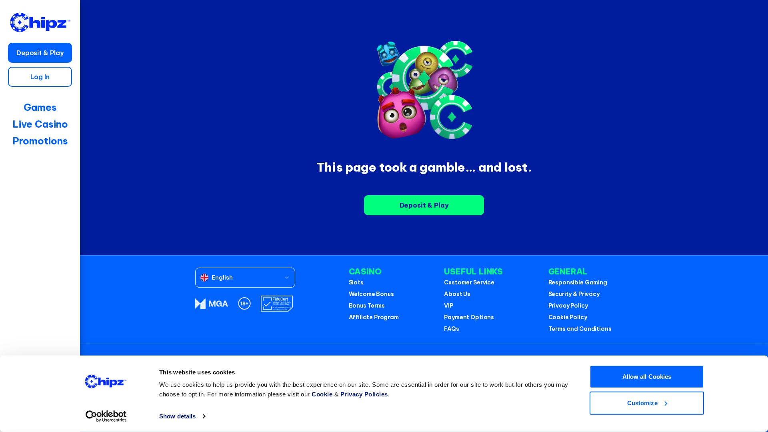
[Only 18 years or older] (244, 303)
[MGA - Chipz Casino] (211, 303)
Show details (177, 416)
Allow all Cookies (647, 376)
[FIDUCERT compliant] (277, 304)
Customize (642, 402)
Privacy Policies (364, 394)
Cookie (322, 394)
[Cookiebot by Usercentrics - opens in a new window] (106, 416)
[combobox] (245, 278)
